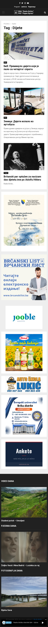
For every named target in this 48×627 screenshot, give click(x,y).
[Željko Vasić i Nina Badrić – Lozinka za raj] (24, 547)
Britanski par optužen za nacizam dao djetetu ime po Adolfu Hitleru (22, 178)
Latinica (24, 7)
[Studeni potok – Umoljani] (24, 502)
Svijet (6, 173)
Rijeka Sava (6, 610)
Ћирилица (31, 7)
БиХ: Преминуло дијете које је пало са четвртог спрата (21, 68)
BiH (5, 62)
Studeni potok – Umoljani (12, 520)
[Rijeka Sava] (24, 592)
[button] (43, 623)
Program (17, 7)
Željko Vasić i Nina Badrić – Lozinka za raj (20, 565)
